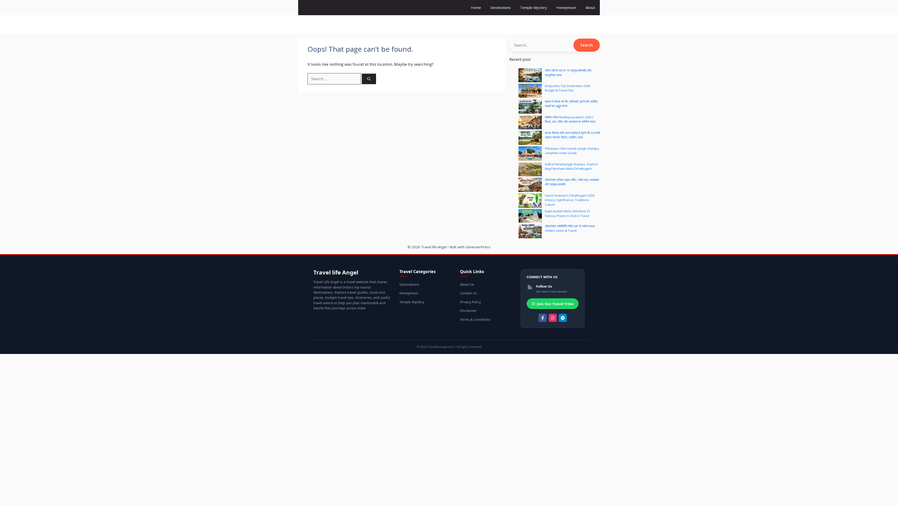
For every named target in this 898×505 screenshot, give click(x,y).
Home (476, 7)
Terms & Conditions (475, 319)
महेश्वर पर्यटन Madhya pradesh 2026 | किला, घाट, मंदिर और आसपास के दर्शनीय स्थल (570, 119)
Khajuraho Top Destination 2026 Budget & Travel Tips (567, 88)
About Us (467, 284)
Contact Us (468, 293)
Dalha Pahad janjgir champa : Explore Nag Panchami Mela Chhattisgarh (571, 166)
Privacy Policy (470, 302)
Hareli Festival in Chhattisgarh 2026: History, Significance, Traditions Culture (570, 200)
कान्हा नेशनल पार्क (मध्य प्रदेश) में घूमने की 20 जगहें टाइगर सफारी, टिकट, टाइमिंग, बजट (572, 135)
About (590, 7)
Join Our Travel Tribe (555, 303)
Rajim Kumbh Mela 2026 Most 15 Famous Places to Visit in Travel (567, 213)
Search (586, 45)
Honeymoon (566, 7)
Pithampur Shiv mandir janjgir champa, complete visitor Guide (572, 150)
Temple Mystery (533, 7)
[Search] (369, 79)
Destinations (500, 7)
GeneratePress (477, 247)
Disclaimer (468, 310)
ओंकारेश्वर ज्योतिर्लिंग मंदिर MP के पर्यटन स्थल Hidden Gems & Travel (570, 228)
